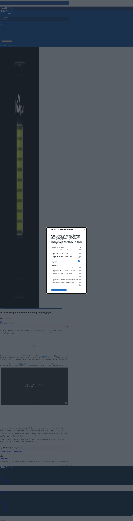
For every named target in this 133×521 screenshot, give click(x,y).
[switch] (79, 249)
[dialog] (66, 260)
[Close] (84, 230)
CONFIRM (59, 290)
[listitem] (66, 247)
